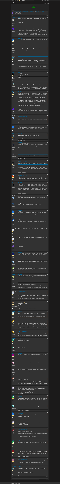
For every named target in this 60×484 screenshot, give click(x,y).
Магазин (34, 5)
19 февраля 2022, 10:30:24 (20, 319)
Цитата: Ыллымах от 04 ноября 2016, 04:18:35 (23, 312)
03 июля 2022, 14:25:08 (19, 440)
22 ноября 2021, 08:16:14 (20, 174)
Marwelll (13, 353)
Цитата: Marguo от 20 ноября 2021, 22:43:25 (23, 153)
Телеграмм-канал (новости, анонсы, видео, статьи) (37, 6)
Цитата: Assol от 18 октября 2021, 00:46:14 (23, 47)
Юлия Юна (13, 17)
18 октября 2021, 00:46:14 (20, 38)
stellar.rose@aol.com (14, 428)
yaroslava (13, 274)
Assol (13, 38)
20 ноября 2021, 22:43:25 (20, 142)
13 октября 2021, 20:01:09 (20, 17)
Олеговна (13, 338)
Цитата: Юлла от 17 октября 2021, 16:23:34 (23, 92)
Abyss (13, 252)
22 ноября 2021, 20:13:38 (20, 182)
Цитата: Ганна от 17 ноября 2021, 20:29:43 (23, 331)
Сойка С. (13, 244)
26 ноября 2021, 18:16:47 (20, 210)
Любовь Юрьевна (14, 319)
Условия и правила (45, 482)
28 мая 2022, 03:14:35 (19, 412)
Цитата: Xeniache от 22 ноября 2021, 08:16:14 (23, 183)
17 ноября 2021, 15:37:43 (20, 115)
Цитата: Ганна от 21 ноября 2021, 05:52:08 (23, 161)
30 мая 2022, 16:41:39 (19, 420)
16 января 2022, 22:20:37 (20, 274)
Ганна (13, 133)
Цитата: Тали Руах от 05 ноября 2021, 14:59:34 (23, 116)
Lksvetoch (13, 311)
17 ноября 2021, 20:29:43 (20, 133)
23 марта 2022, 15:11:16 (20, 353)
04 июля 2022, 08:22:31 (19, 466)
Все (20, 476)
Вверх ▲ (48, 482)
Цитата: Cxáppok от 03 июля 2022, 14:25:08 (23, 459)
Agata (13, 458)
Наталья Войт (14, 91)
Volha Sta (13, 290)
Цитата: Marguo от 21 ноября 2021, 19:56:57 (23, 175)
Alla (12, 125)
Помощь (41, 482)
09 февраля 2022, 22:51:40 (20, 311)
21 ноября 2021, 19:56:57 (20, 160)
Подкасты (36, 5)
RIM (12, 386)
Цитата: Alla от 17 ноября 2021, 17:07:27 (22, 134)
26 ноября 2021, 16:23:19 (20, 195)
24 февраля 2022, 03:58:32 (20, 338)
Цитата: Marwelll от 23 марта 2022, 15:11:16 (23, 396)
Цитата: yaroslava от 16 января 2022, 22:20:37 (23, 291)
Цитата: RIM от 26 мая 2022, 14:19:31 (22, 405)
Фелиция (13, 301)
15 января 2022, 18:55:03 (20, 252)
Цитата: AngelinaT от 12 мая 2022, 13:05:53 (23, 413)
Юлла (13, 107)
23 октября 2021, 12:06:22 (20, 72)
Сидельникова (37, 11)
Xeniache (13, 174)
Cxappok (13, 395)
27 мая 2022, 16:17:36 (19, 395)
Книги (33, 5)
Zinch (13, 72)
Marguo (13, 142)
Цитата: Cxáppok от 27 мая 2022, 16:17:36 (23, 429)
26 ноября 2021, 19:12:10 (20, 218)
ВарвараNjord (14, 55)
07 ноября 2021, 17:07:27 (20, 91)
